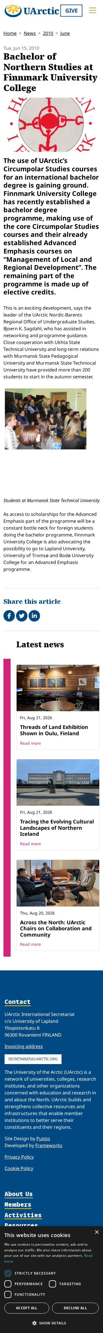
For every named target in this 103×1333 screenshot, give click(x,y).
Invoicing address (24, 1046)
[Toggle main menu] (92, 10)
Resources (21, 1226)
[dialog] (51, 1279)
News (30, 33)
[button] (51, 1323)
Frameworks (48, 1145)
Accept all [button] (26, 1308)
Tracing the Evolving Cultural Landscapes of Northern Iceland (57, 827)
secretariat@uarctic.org (33, 1058)
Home (10, 33)
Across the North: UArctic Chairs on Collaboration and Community (56, 928)
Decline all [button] (75, 1308)
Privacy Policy (19, 1157)
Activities (23, 1215)
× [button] (96, 1232)
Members (18, 1205)
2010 (48, 33)
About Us (19, 1194)
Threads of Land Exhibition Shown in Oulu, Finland (54, 730)
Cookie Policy (19, 1168)
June (65, 33)
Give (71, 10)
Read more (30, 743)
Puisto (43, 1138)
